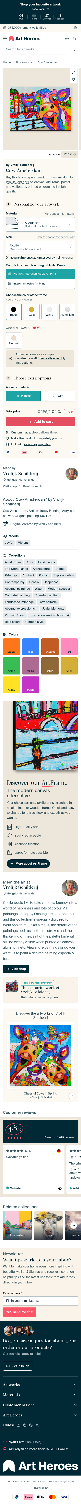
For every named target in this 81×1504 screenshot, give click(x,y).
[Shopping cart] (74, 38)
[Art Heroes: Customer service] (76, 1405)
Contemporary (14, 582)
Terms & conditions (18, 1481)
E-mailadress (12, 1293)
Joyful (9, 543)
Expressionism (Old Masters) (49, 615)
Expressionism (64, 575)
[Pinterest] (25, 1425)
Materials (11, 1395)
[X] (37, 1425)
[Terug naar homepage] (24, 38)
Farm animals (48, 602)
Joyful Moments (53, 609)
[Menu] (5, 39)
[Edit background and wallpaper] (73, 79)
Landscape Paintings (19, 602)
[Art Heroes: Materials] (76, 1395)
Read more (31, 486)
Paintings (11, 575)
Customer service (19, 1405)
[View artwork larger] (73, 72)
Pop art (44, 575)
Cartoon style (34, 622)
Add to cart (43, 421)
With (60, 396)
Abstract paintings (17, 589)
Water (39, 589)
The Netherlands (16, 569)
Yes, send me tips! (19, 1312)
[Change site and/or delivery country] (75, 27)
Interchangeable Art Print (29, 283)
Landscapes (46, 562)
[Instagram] (18, 1425)
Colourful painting (17, 595)
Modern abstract (59, 589)
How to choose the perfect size (56, 237)
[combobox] (35, 49)
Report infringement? (61, 1481)
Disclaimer (39, 1481)
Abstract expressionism (21, 609)
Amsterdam (13, 562)
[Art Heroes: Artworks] (76, 1385)
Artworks (11, 1385)
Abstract (28, 575)
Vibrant (23, 543)
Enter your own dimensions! (41, 257)
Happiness (51, 582)
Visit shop (10, 486)
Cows (29, 562)
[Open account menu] (67, 39)
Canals (34, 582)
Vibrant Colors (15, 615)
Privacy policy (40, 1487)
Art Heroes (12, 1415)
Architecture (41, 569)
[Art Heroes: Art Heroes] (76, 1415)
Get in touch (20, 1366)
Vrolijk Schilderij (22, 165)
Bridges (60, 569)
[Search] (73, 49)
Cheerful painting (47, 595)
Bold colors (12, 622)
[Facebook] (31, 1425)
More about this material (60, 213)
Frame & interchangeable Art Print (34, 273)
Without (26, 396)
